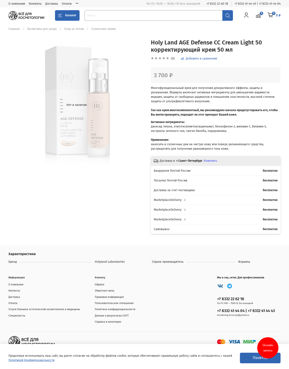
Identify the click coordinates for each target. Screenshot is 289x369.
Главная (14, 29)
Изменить (210, 161)
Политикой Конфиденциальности (31, 360)
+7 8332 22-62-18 (217, 4)
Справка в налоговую (108, 321)
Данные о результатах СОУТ (112, 315)
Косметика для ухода (42, 29)
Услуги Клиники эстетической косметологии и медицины (44, 309)
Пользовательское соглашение (114, 303)
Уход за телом (74, 29)
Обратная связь (104, 290)
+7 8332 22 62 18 (230, 299)
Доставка (51, 4)
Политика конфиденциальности (115, 309)
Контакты (35, 4)
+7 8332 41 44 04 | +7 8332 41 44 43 (246, 310)
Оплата (67, 4)
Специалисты (16, 315)
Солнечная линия (103, 29)
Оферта (99, 284)
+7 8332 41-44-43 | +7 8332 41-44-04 (258, 4)
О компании (16, 4)
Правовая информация (109, 297)
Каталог (70, 15)
